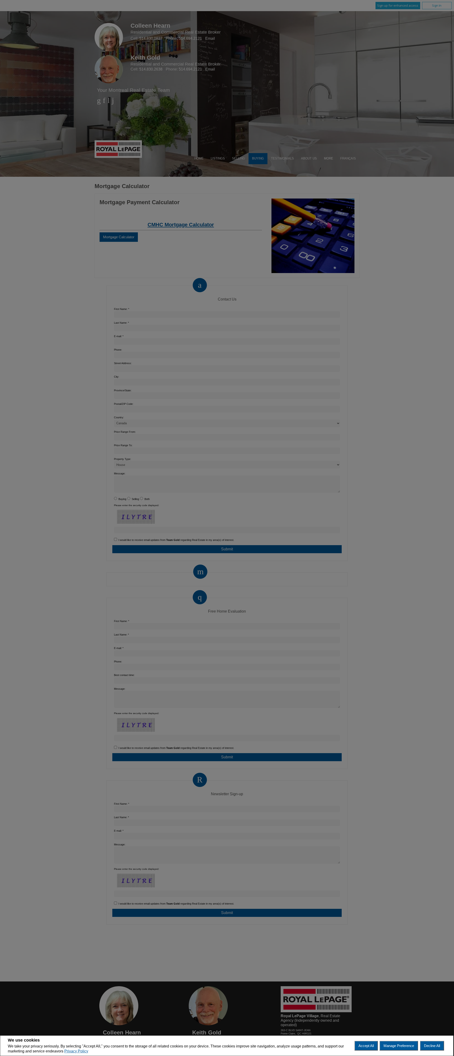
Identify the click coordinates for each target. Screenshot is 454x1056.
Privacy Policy (76, 1051)
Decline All (432, 1046)
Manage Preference (399, 1046)
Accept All (366, 1046)
